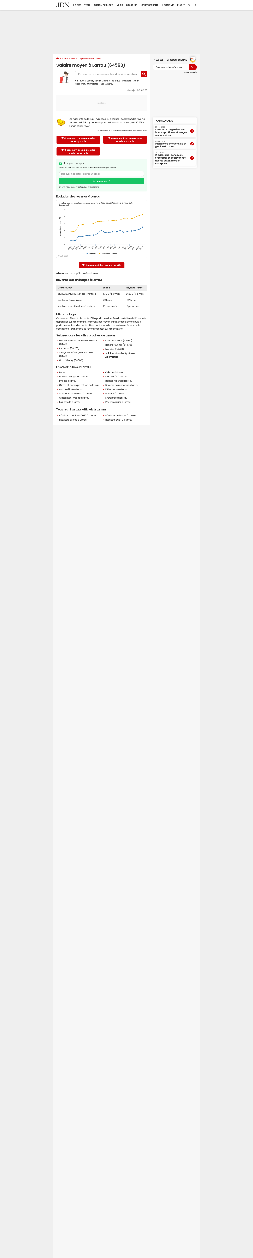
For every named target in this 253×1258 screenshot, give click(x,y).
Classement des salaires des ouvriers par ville (126, 139)
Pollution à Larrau (114, 393)
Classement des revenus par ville (103, 265)
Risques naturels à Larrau (118, 381)
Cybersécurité (149, 5)
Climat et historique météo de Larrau (79, 385)
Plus (180, 5)
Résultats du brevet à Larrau (120, 415)
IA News (76, 5)
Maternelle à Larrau (69, 402)
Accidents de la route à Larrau (75, 393)
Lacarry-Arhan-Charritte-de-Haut (103, 81)
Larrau (62, 372)
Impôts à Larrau (67, 381)
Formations (164, 121)
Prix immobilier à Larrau (117, 402)
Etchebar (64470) (69, 348)
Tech (87, 5)
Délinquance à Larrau (116, 389)
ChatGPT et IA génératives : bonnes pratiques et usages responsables (171, 131)
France (74, 58)
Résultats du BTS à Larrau (118, 420)
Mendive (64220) (114, 349)
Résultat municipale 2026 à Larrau (77, 415)
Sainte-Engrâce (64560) (118, 340)
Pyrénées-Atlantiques (90, 58)
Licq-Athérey (107, 84)
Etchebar (126, 81)
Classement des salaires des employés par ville (79, 151)
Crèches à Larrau (114, 372)
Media (120, 5)
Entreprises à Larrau (116, 398)
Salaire (65, 58)
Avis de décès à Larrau (71, 389)
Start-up (131, 5)
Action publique (103, 5)
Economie (168, 5)
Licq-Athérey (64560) (71, 360)
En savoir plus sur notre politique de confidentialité (79, 187)
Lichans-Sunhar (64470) (118, 345)
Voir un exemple (190, 72)
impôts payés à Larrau (86, 273)
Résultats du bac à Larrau (73, 420)
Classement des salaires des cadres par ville (79, 139)
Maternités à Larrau (115, 376)
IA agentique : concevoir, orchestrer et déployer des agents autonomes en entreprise (170, 158)
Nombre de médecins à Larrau (121, 385)
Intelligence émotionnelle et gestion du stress (170, 143)
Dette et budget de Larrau (73, 376)
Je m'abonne (100, 181)
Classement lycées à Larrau (74, 398)
